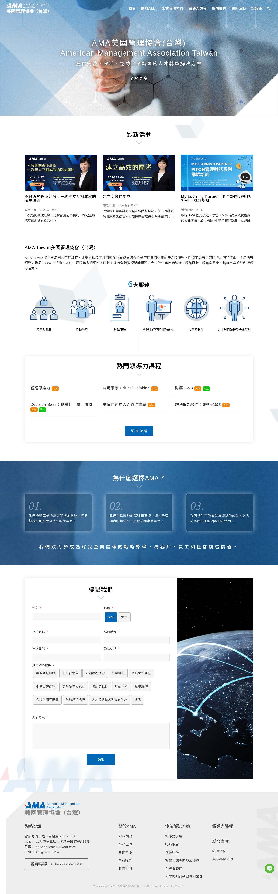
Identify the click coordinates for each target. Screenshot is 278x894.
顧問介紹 (219, 851)
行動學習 (172, 844)
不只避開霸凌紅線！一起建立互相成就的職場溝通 (60, 198)
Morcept (180, 886)
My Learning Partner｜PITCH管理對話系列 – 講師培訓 (216, 198)
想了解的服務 (43, 665)
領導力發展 (173, 836)
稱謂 (108, 608)
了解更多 (139, 78)
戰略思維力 (44, 388)
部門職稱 (112, 631)
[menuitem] (132, 8)
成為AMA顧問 (222, 859)
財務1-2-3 (192, 388)
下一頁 (274, 57)
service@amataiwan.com (56, 847)
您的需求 (40, 717)
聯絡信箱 (112, 648)
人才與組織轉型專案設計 (184, 876)
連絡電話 (40, 648)
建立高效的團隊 (116, 196)
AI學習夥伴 (173, 868)
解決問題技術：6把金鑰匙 (201, 404)
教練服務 (172, 852)
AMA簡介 (125, 836)
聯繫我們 (125, 868)
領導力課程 (222, 826)
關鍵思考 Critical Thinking (130, 388)
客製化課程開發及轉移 (182, 860)
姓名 (36, 608)
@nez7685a (49, 852)
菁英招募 (125, 860)
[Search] (268, 8)
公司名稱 (40, 631)
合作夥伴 (125, 852)
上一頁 (3, 57)
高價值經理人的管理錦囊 (128, 404)
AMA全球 (125, 844)
